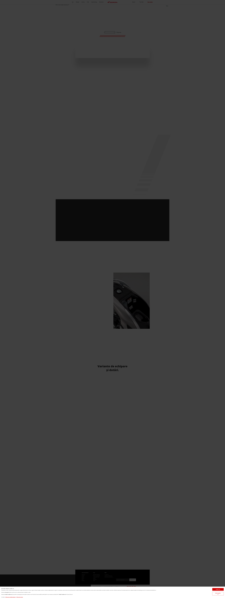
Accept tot (218, 589)
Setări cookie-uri (218, 594)
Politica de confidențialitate (11, 597)
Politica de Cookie (19, 597)
